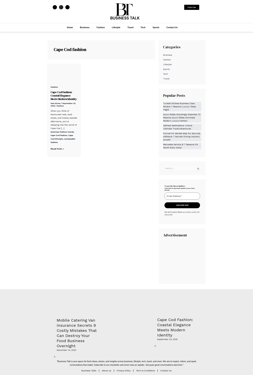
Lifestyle (116, 27)
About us (106, 370)
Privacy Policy (124, 370)
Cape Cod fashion (59, 135)
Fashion (101, 27)
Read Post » (57, 148)
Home (70, 27)
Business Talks (88, 370)
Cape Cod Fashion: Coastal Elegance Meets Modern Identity (64, 95)
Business (84, 27)
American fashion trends (62, 132)
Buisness (167, 55)
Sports (156, 27)
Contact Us (172, 27)
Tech (143, 27)
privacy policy (191, 212)
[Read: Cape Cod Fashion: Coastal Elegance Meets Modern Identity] (64, 72)
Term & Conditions (145, 370)
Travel (130, 27)
